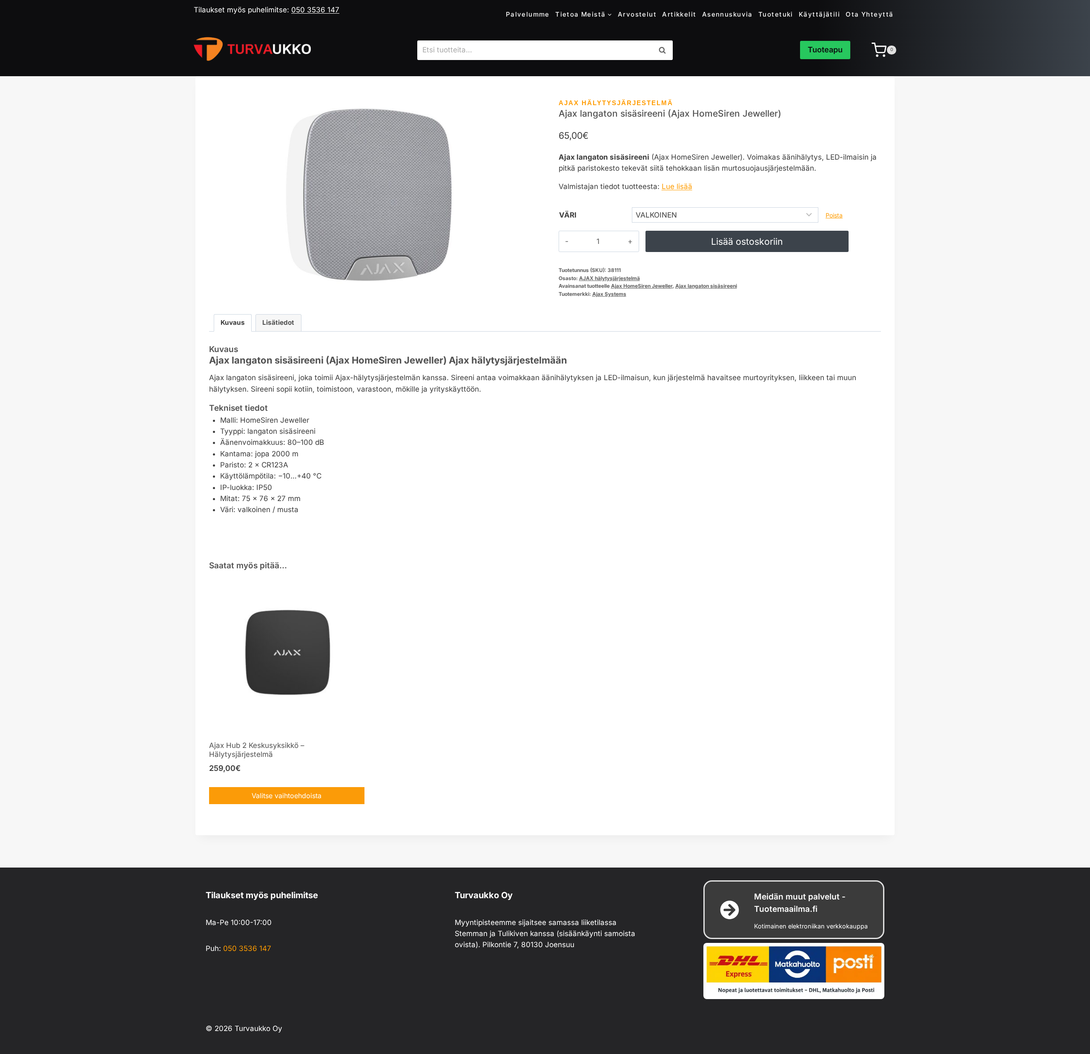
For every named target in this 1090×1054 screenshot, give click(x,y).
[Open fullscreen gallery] (522, 291)
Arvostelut (637, 14)
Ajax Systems (609, 294)
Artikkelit (679, 14)
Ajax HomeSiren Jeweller (641, 286)
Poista (834, 215)
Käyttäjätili (819, 14)
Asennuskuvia (727, 14)
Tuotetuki (775, 14)
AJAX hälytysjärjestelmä (616, 102)
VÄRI (568, 215)
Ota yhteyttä (869, 14)
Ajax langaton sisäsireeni (706, 286)
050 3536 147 (315, 10)
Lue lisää (677, 186)
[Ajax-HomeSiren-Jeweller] (370, 195)
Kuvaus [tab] (233, 322)
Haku (665, 50)
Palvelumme (528, 14)
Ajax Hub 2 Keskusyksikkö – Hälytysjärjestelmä (256, 750)
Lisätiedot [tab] (278, 322)
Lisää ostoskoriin (747, 241)
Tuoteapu (825, 49)
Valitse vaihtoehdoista (286, 795)
